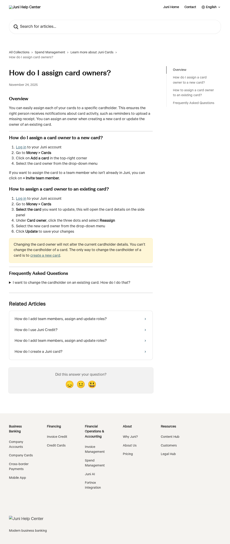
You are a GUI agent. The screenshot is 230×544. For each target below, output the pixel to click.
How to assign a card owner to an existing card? (193, 93)
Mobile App (17, 477)
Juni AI (90, 474)
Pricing (128, 454)
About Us (130, 445)
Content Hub (170, 436)
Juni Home (171, 7)
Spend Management (50, 52)
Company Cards (21, 455)
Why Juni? (130, 436)
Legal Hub (168, 454)
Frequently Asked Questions (193, 103)
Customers (169, 445)
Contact (190, 7)
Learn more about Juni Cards (92, 52)
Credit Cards (56, 445)
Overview (179, 70)
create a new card (45, 255)
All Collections (19, 52)
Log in (21, 147)
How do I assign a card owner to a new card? (190, 80)
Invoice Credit (57, 436)
